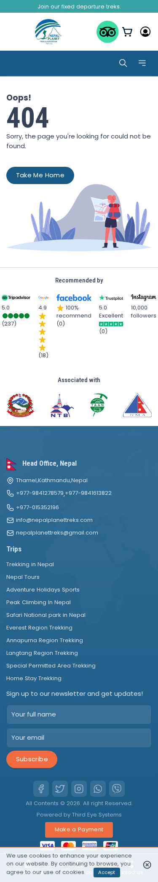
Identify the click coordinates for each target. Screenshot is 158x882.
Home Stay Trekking (34, 678)
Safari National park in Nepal (46, 615)
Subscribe (32, 758)
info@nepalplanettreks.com (54, 520)
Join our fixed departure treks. (79, 7)
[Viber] (117, 789)
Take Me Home (40, 175)
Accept (106, 872)
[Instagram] (79, 789)
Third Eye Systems (97, 815)
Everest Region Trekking (39, 628)
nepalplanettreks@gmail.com (57, 533)
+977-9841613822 (88, 493)
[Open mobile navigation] (142, 63)
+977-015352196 (37, 507)
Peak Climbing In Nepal (38, 602)
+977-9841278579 (40, 493)
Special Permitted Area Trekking (51, 666)
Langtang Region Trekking (42, 653)
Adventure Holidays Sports (43, 590)
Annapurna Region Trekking (44, 640)
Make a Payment (79, 829)
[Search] (123, 63)
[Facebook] (41, 789)
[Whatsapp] (98, 789)
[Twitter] (60, 789)
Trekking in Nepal (30, 564)
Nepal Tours (23, 577)
